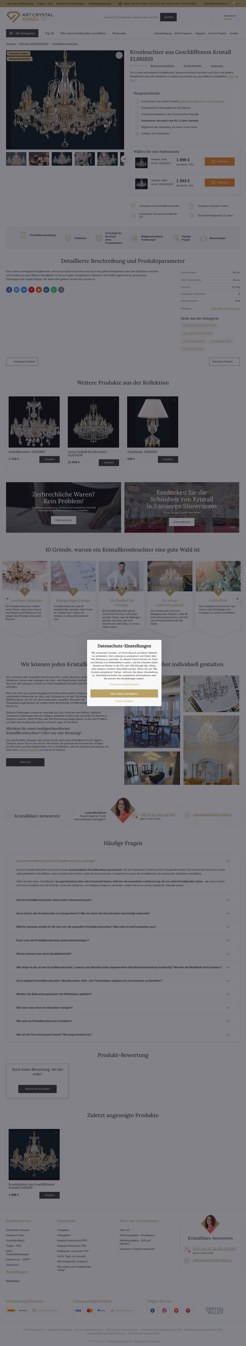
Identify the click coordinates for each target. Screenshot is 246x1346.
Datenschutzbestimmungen (124, 684)
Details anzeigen (124, 701)
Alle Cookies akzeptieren (124, 693)
